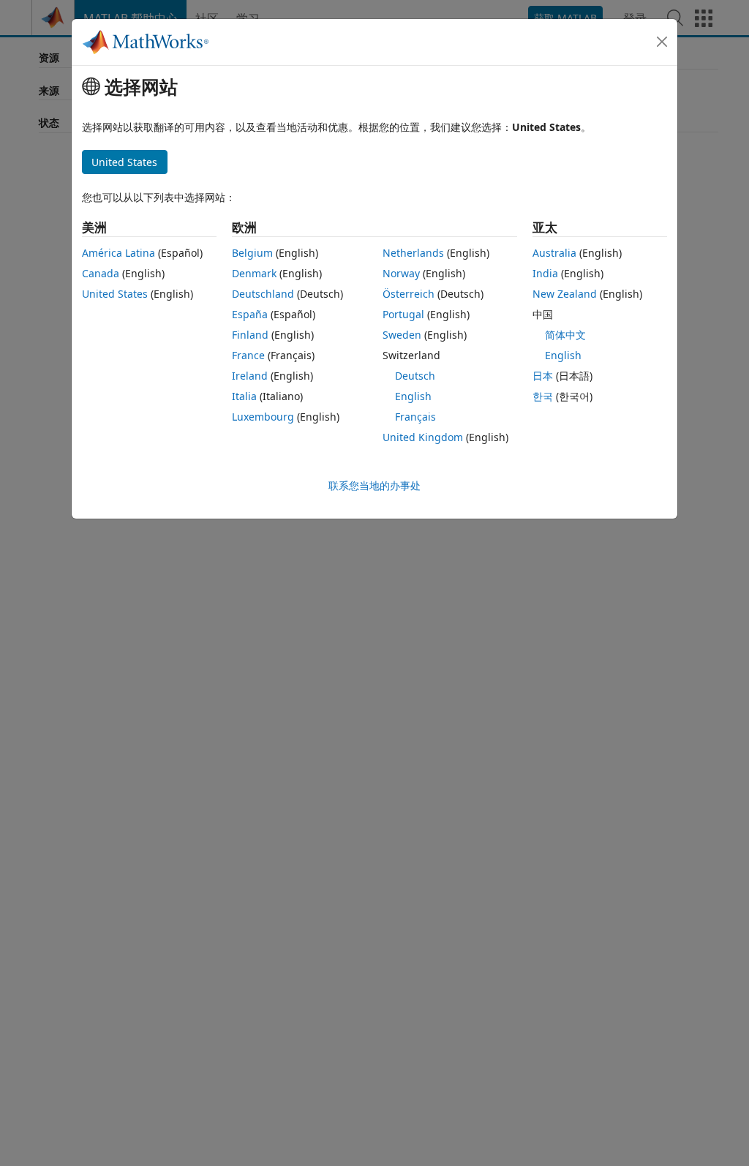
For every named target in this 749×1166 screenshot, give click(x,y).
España (250, 314)
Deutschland (263, 294)
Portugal (403, 314)
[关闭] (662, 41)
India (545, 273)
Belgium (252, 253)
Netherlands (413, 253)
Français (415, 417)
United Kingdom (423, 437)
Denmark (254, 273)
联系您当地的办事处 (374, 485)
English (413, 396)
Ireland (250, 376)
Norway (401, 273)
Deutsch (415, 376)
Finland (250, 335)
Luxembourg (263, 417)
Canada (100, 273)
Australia (554, 253)
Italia (244, 396)
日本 (542, 376)
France (248, 355)
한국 (542, 396)
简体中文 (565, 335)
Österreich (408, 294)
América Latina (118, 253)
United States (115, 294)
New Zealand (564, 294)
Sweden (402, 335)
